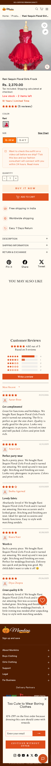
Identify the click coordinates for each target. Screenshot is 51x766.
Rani (6, 124)
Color (5, 114)
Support (6, 668)
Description (9, 238)
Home (5, 16)
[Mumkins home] (8, 9)
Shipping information (15, 245)
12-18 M (9, 140)
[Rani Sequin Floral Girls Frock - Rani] (4, 322)
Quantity (7, 173)
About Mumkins (10, 650)
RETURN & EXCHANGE (14, 252)
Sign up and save (11, 638)
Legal (5, 674)
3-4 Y (22, 140)
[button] (10, 106)
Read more (33, 164)
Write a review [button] (25, 376)
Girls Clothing (9, 662)
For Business (9, 680)
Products (15, 16)
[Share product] (45, 32)
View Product (13, 329)
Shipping (22, 88)
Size (25, 133)
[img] (9, 395)
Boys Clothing (9, 656)
